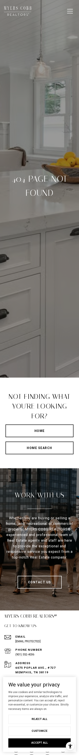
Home (39, 431)
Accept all (39, 742)
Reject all (39, 719)
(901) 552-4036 (24, 654)
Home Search (39, 448)
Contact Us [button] (39, 582)
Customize (39, 730)
